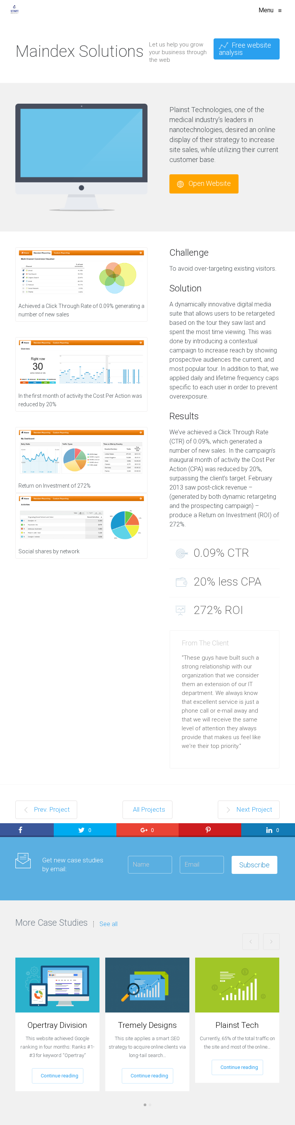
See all (108, 924)
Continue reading (59, 1076)
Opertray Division (57, 1025)
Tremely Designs (147, 1025)
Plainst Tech (237, 1025)
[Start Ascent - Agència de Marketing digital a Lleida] (15, 10)
